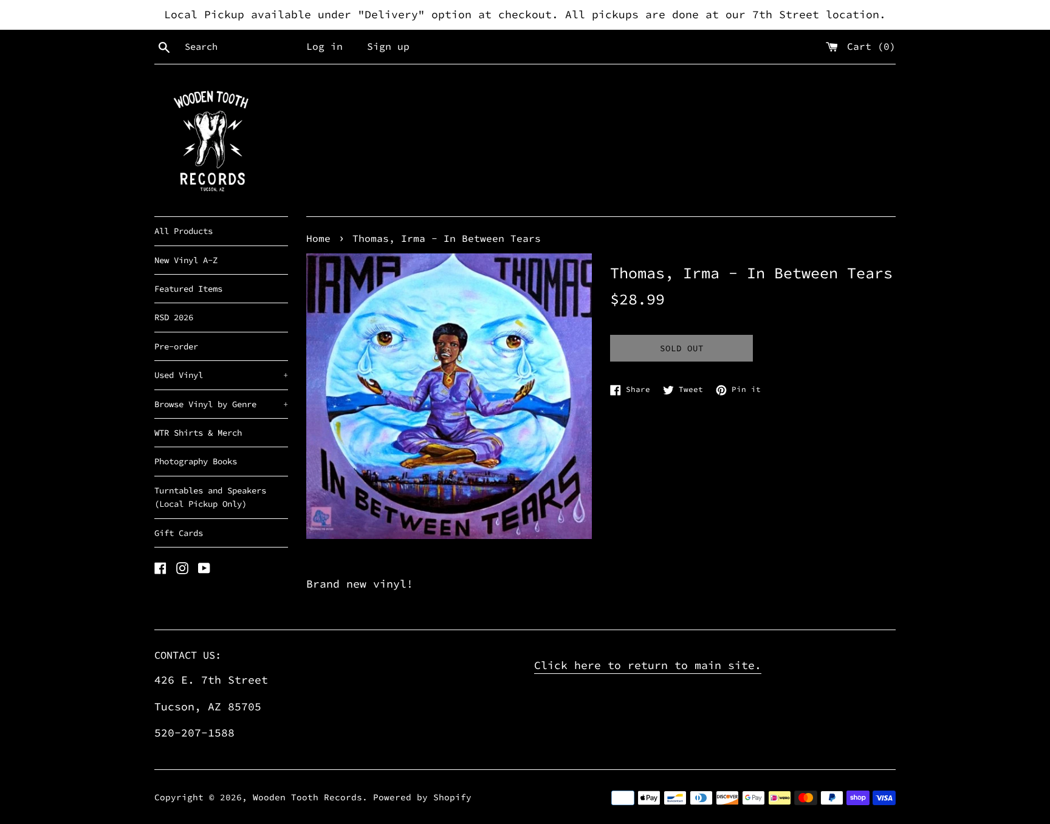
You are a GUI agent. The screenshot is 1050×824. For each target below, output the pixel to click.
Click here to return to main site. (647, 665)
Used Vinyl (221, 374)
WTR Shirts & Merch (198, 432)
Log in (324, 46)
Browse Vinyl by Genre (221, 404)
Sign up (388, 46)
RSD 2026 (173, 317)
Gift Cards (178, 532)
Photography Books (195, 461)
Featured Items (188, 288)
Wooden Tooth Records (307, 797)
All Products (183, 230)
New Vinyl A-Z (186, 260)
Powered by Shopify (422, 797)
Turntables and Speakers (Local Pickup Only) (210, 497)
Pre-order (176, 346)
